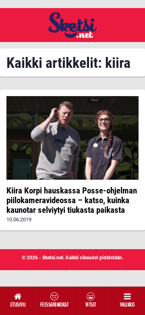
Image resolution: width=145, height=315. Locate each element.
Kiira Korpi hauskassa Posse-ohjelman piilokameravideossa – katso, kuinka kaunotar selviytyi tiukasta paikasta (71, 200)
